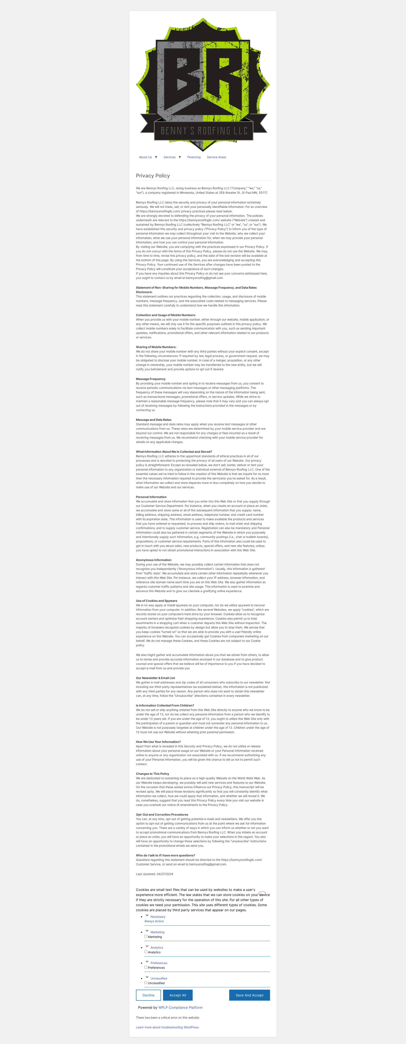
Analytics (157, 947)
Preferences (159, 963)
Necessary (158, 916)
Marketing (158, 932)
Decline (148, 995)
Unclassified (159, 978)
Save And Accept (249, 995)
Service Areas (216, 157)
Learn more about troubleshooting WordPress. (167, 1027)
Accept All (178, 995)
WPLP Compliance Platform (180, 1007)
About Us (145, 157)
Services (170, 157)
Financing (194, 157)
